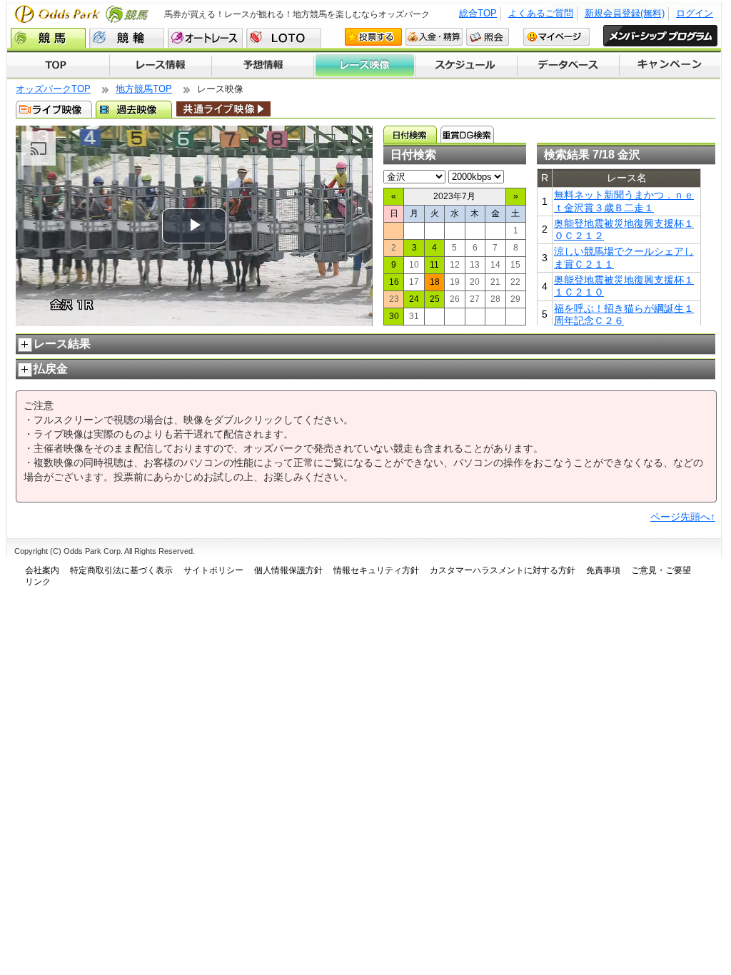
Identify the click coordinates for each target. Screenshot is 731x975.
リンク (38, 581)
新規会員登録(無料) (625, 13)
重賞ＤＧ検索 (467, 134)
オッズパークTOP (53, 89)
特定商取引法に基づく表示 (121, 570)
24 (414, 299)
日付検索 (410, 134)
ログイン (694, 13)
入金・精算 (434, 37)
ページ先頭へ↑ (682, 516)
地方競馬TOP (144, 89)
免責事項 (603, 570)
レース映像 (364, 65)
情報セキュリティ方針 (376, 570)
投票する (373, 37)
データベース (569, 65)
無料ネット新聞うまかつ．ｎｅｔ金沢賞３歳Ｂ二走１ (624, 201)
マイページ (556, 37)
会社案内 (42, 570)
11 (434, 265)
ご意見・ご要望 (661, 570)
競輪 (126, 38)
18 (435, 282)
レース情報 (160, 65)
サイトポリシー (213, 570)
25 (435, 299)
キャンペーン (670, 65)
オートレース (205, 38)
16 (394, 282)
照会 (487, 37)
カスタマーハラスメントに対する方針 (502, 570)
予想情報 (262, 65)
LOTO (283, 38)
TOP (58, 65)
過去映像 (134, 109)
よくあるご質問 (540, 13)
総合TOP (478, 13)
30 (394, 316)
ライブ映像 (54, 109)
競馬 (48, 38)
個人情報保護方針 (288, 570)
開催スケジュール (466, 65)
